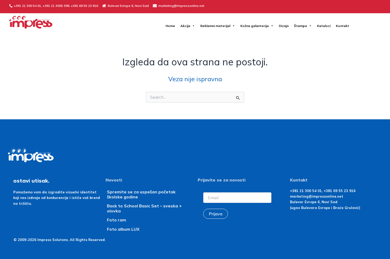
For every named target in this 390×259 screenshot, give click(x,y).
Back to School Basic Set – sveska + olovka (144, 208)
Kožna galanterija (254, 26)
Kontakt (342, 26)
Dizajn (284, 26)
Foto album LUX (123, 229)
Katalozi (324, 26)
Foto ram (116, 219)
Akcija (185, 26)
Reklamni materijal (215, 26)
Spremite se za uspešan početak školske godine (141, 194)
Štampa (300, 26)
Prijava (215, 213)
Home (170, 26)
